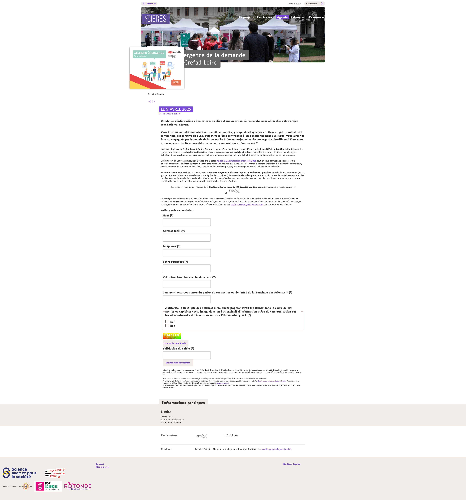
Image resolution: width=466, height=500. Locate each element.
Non (172, 325)
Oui (172, 321)
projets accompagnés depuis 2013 (247, 204)
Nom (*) (168, 215)
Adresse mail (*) (174, 230)
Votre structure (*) (175, 261)
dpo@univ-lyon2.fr (222, 383)
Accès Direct (293, 3)
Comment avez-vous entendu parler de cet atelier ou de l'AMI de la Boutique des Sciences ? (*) (227, 292)
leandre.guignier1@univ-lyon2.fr (276, 449)
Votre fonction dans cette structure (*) (189, 277)
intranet (151, 3)
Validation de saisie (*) (178, 348)
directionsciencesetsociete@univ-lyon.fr (272, 381)
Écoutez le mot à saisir (175, 343)
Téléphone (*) (171, 246)
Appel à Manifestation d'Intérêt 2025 (236, 161)
